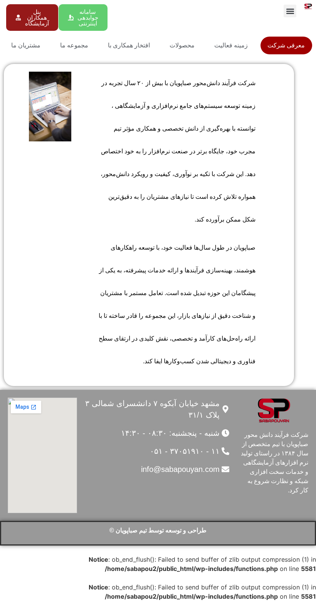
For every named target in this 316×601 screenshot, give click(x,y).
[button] (290, 11)
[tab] (286, 45)
